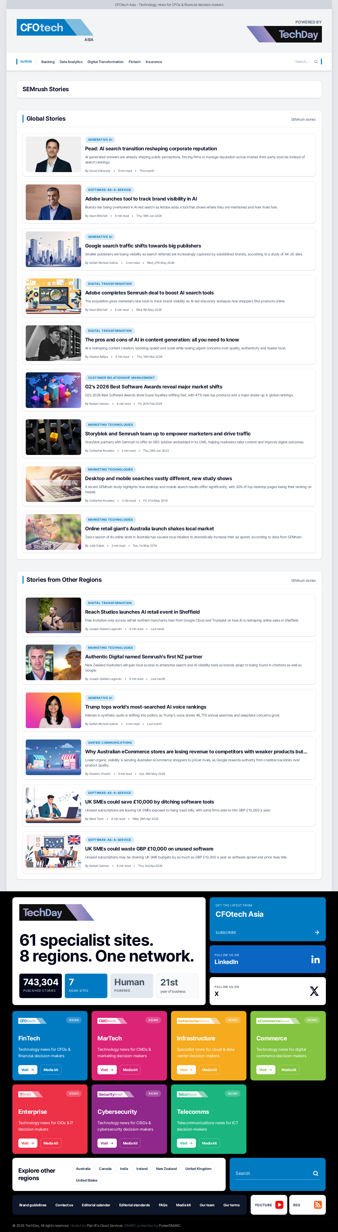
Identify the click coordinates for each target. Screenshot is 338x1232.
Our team (207, 1205)
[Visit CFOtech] (40, 1021)
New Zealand (166, 1168)
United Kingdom (198, 1168)
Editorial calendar (96, 1205)
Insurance (154, 62)
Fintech (135, 62)
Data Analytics (71, 62)
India (124, 1168)
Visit (24, 1070)
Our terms (231, 1205)
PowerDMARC (170, 1225)
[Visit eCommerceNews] (278, 1021)
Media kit (51, 1070)
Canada (105, 1168)
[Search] (316, 62)
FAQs (163, 1205)
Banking (48, 62)
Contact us (64, 1205)
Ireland (142, 1168)
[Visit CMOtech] (119, 1021)
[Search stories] (316, 1173)
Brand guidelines (33, 1205)
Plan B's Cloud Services (105, 1225)
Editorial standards (134, 1205)
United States (86, 1180)
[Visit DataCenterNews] (199, 1021)
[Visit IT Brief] (40, 1094)
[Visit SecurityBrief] (119, 1094)
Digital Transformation (106, 62)
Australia (83, 1168)
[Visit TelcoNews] (199, 1094)
